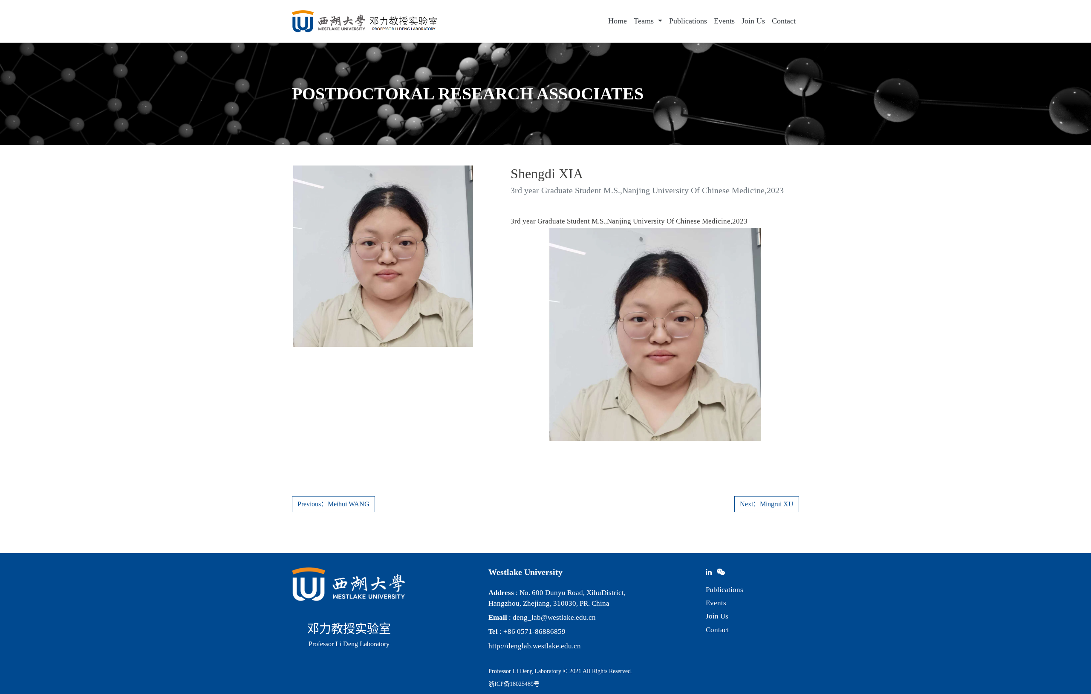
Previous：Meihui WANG (333, 504)
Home (617, 21)
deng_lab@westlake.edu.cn (554, 617)
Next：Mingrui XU (767, 504)
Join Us (753, 21)
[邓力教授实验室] (365, 21)
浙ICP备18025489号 (514, 684)
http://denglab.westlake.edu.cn (534, 646)
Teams (645, 21)
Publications (688, 21)
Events (724, 21)
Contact (784, 21)
